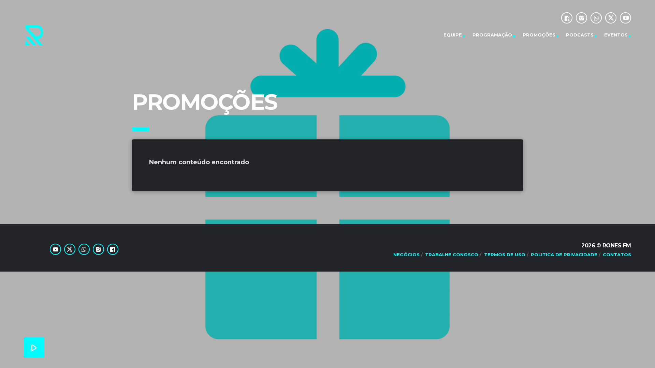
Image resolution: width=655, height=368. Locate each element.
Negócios (406, 254)
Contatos (617, 254)
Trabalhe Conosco (451, 254)
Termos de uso (504, 254)
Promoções (539, 34)
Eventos (616, 34)
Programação (492, 34)
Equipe (452, 34)
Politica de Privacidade (564, 254)
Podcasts (580, 34)
